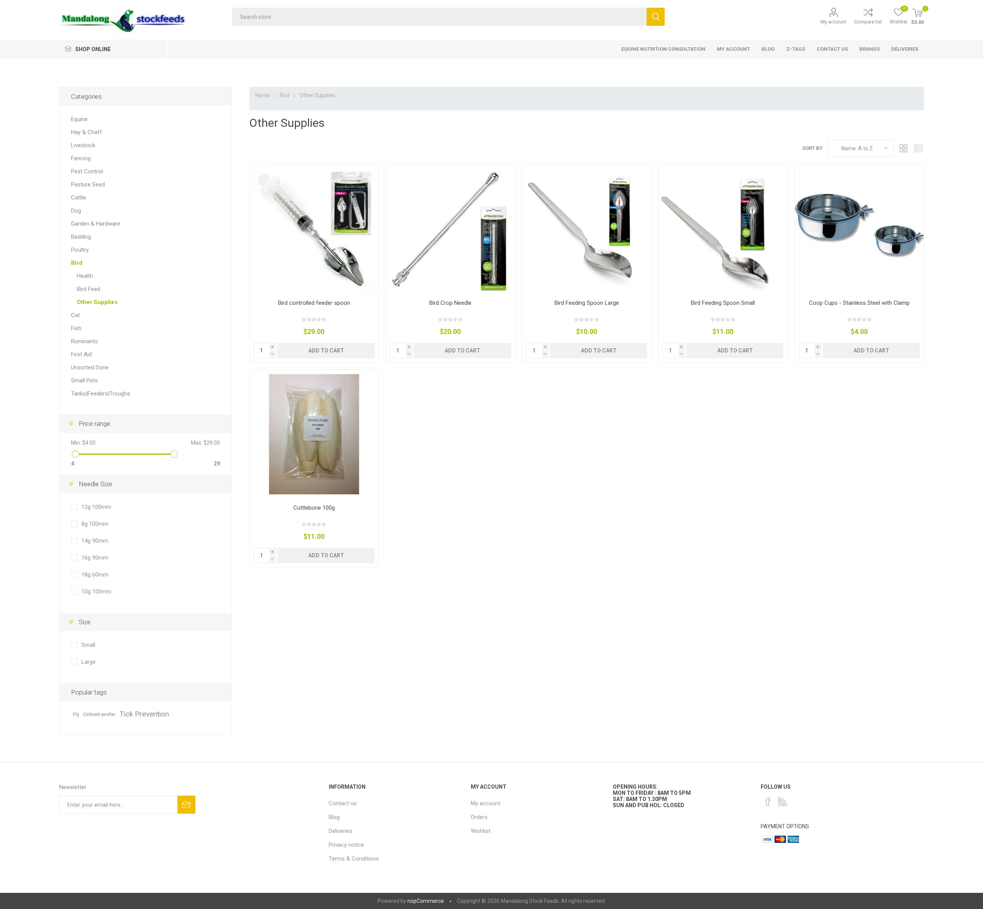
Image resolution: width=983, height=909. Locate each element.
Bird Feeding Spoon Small (723, 302)
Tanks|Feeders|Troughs (100, 393)
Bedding (81, 236)
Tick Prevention (144, 714)
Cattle (78, 197)
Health (85, 276)
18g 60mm (94, 574)
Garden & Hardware (95, 223)
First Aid (81, 354)
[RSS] (782, 802)
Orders (479, 817)
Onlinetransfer (99, 714)
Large (88, 661)
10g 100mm (96, 591)
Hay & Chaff (86, 132)
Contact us (343, 803)
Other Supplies (97, 302)
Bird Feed (88, 289)
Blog (334, 817)
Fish (76, 328)
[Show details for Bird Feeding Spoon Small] (723, 229)
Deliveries (340, 831)
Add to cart (326, 350)
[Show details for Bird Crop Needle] (450, 229)
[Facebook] (768, 802)
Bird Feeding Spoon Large (586, 302)
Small (88, 644)
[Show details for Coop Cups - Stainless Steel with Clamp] (859, 229)
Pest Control (87, 171)
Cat (75, 315)
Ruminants (84, 341)
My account (833, 22)
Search (656, 17)
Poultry (80, 249)
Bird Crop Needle (450, 302)
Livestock (83, 145)
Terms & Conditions (354, 858)
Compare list (868, 22)
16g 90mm (94, 557)
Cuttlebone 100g (314, 507)
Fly (76, 714)
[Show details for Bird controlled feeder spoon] (314, 229)
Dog (76, 210)
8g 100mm (94, 523)
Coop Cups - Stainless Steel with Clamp (859, 302)
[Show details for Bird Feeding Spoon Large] (586, 229)
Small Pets (84, 380)
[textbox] (439, 17)
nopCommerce (425, 901)
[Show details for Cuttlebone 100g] (314, 434)
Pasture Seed (88, 184)
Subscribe (186, 805)
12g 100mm (96, 507)
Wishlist (480, 831)
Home (262, 95)
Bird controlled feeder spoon (314, 302)
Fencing (81, 158)
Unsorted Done (90, 367)
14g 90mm (94, 540)
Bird (76, 262)
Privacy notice (346, 844)
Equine (79, 119)
